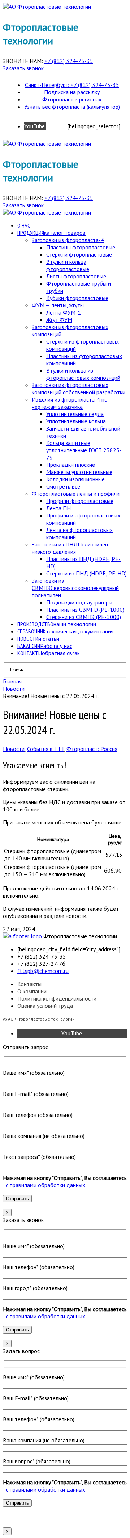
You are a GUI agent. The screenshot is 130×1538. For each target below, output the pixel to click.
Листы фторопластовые (76, 276)
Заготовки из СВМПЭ (75, 588)
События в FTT (45, 748)
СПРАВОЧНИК (65, 631)
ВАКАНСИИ (44, 645)
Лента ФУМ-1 (63, 312)
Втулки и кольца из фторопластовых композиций (83, 374)
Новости (14, 748)
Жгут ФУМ (59, 319)
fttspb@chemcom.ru (43, 970)
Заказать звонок (23, 68)
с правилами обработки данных (45, 1185)
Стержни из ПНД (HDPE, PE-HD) (86, 573)
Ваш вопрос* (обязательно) (36, 1461)
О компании (32, 991)
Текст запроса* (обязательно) (39, 1156)
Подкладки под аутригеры (79, 602)
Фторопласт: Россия (91, 748)
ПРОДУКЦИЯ (51, 232)
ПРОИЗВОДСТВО (56, 624)
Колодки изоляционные (75, 479)
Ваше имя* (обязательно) (34, 1072)
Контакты (29, 984)
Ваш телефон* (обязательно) (38, 1267)
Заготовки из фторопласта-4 (68, 240)
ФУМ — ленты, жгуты (58, 305)
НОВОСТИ (38, 638)
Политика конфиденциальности (56, 998)
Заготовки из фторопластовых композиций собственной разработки (78, 388)
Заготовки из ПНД (70, 548)
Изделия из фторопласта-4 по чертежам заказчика (70, 403)
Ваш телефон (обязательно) (38, 1114)
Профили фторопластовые (79, 500)
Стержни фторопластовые (79, 254)
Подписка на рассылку (72, 92)
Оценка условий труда (45, 1005)
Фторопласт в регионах (71, 99)
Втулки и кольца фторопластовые (67, 265)
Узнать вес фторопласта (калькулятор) (72, 106)
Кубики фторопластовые (77, 298)
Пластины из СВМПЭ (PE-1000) (85, 609)
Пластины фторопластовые (80, 247)
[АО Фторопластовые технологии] (47, 6)
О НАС (23, 225)
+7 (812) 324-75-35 (68, 61)
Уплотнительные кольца (76, 421)
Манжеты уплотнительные (79, 471)
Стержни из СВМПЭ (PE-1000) (83, 616)
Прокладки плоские (70, 464)
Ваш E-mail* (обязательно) (36, 1093)
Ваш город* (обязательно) (35, 1288)
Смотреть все (63, 486)
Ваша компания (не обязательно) (43, 1135)
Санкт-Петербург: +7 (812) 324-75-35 (72, 84)
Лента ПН (58, 508)
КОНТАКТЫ (48, 653)
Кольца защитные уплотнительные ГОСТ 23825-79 (84, 450)
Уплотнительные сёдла (75, 413)
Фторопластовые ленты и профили (76, 493)
